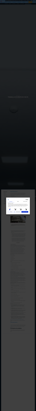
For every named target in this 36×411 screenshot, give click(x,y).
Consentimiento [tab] (10, 201)
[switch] (15, 209)
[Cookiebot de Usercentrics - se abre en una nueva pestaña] (26, 199)
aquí (10, 206)
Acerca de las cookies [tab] (25, 201)
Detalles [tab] (18, 201)
